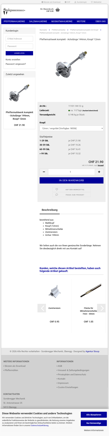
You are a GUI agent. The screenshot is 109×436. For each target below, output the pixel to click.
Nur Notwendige (93, 423)
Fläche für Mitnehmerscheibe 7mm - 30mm (88, 311)
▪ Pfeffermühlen (10, 370)
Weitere (81, 21)
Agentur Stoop (92, 351)
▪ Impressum (63, 383)
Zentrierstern (54, 308)
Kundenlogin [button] (81, 2)
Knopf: (43, 122)
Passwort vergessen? (16, 64)
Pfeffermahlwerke (14, 21)
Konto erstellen (13, 59)
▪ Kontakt (61, 379)
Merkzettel (97, 2)
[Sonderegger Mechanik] (14, 11)
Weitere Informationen (94, 430)
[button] (67, 2)
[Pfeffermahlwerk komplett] (71, 65)
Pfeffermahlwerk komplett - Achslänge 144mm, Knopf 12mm (19, 115)
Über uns (101, 21)
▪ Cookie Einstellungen (67, 387)
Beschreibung (49, 209)
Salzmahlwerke (38, 21)
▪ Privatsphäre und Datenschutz (71, 374)
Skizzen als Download (51, 2)
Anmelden (19, 53)
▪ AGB (59, 366)
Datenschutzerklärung (39, 425)
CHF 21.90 (19, 125)
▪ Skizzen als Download (14, 366)
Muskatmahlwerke (62, 21)
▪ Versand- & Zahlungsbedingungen (73, 370)
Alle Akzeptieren (93, 415)
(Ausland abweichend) (90, 111)
